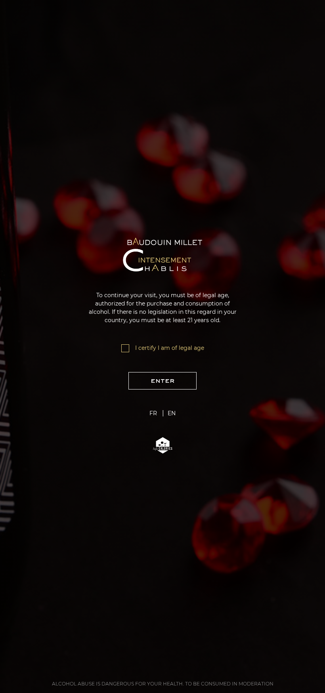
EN (172, 413)
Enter (162, 380)
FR (153, 413)
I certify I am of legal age (169, 347)
